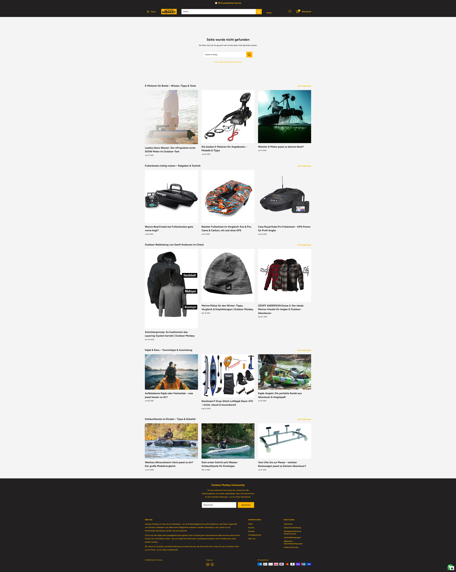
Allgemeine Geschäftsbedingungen (293, 542)
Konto (269, 13)
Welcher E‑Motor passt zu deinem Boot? (281, 146)
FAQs (250, 524)
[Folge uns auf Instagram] (212, 564)
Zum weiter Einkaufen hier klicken (228, 62)
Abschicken (246, 505)
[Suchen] (259, 11)
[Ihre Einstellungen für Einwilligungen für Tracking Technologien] (452, 568)
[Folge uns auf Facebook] (207, 564)
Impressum (288, 524)
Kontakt (251, 531)
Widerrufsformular (291, 547)
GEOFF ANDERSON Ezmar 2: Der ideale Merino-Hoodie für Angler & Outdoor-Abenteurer (281, 309)
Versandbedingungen (292, 537)
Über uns (251, 539)
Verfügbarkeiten (254, 535)
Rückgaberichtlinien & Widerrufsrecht (292, 532)
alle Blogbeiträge (304, 86)
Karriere (251, 528)
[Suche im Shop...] (249, 54)
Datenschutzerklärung (292, 528)
